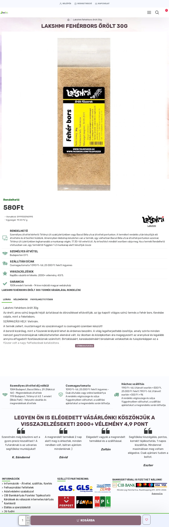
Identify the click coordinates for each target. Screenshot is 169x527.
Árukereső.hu (157, 494)
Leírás (7, 299)
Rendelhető (11, 199)
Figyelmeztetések (41, 299)
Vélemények (20, 299)
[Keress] (157, 12)
